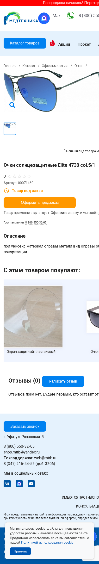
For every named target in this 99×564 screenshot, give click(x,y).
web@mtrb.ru (30, 458)
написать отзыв (63, 381)
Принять (20, 551)
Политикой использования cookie (47, 542)
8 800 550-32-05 (36, 222)
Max (57, 15)
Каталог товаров (25, 43)
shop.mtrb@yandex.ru (22, 452)
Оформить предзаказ (40, 202)
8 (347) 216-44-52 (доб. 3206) (29, 463)
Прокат (84, 44)
